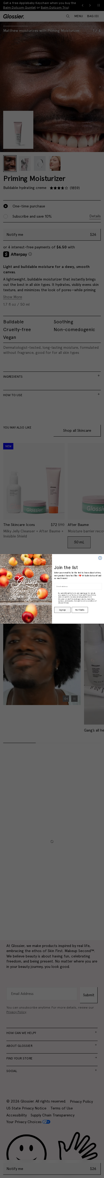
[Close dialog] (100, 558)
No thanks (79, 610)
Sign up (62, 610)
